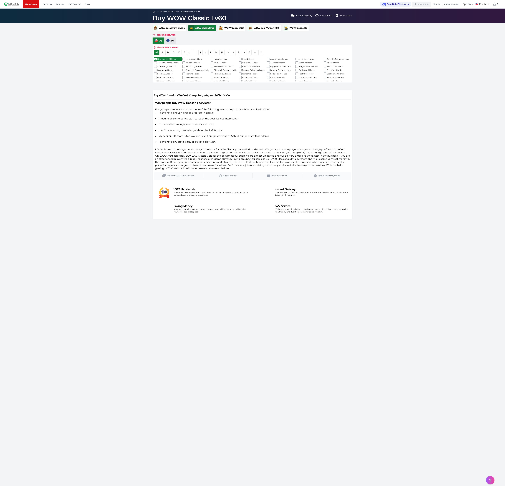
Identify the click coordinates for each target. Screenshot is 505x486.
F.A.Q (87, 4)
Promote (60, 4)
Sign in (436, 4)
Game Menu (31, 4)
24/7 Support (75, 4)
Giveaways (398, 4)
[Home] (154, 11)
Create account (451, 4)
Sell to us (47, 4)
